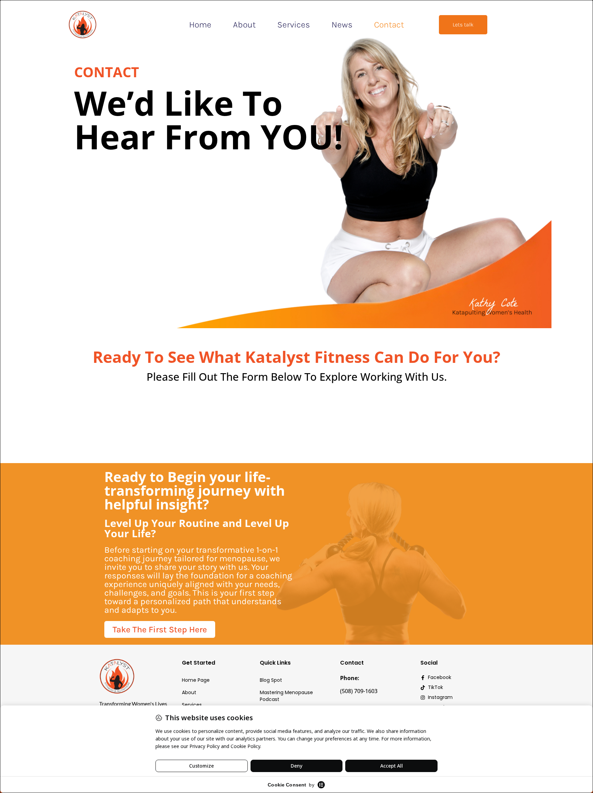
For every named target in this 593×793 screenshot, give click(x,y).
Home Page (196, 680)
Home (200, 25)
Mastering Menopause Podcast (286, 696)
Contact (389, 25)
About (244, 25)
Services (293, 25)
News (342, 25)
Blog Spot (271, 680)
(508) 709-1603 (358, 691)
